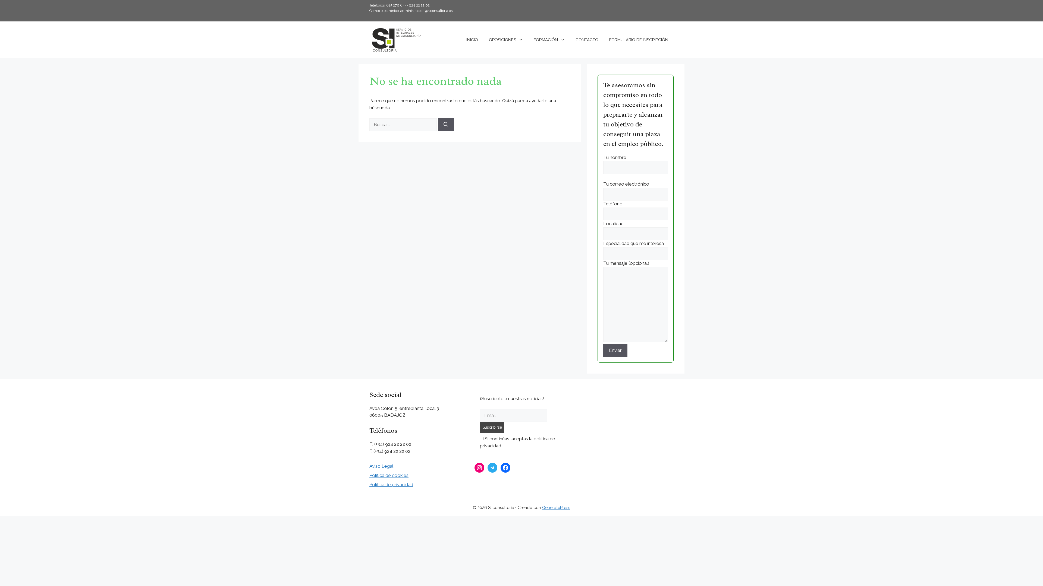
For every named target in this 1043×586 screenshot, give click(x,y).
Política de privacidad (391, 484)
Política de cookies (389, 475)
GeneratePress (556, 507)
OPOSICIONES (502, 39)
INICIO (472, 39)
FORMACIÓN (546, 39)
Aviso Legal (381, 466)
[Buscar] (446, 124)
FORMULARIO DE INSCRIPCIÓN (638, 39)
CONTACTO (587, 39)
